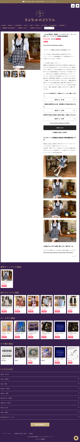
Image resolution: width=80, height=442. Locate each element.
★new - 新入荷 (5, 374)
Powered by (38, 439)
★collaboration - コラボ (7, 417)
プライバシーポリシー (7, 433)
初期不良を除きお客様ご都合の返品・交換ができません (59, 115)
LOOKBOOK (53, 25)
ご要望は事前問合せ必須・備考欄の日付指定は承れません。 (59, 105)
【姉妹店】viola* (22, 28)
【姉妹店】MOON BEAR (8, 28)
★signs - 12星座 (5, 388)
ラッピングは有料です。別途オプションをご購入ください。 (59, 95)
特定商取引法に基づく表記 (20, 433)
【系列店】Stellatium (36, 28)
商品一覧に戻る (40, 424)
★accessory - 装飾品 (6, 398)
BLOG (37, 25)
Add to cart (59, 128)
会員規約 (31, 433)
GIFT (31, 25)
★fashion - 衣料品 (6, 403)
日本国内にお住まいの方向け (60, 132)
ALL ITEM (44, 25)
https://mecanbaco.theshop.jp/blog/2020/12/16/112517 (58, 252)
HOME (3, 25)
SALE (25, 25)
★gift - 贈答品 (4, 412)
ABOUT (10, 25)
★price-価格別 (5, 379)
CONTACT (62, 25)
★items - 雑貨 (4, 393)
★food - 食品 (4, 407)
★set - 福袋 (4, 384)
